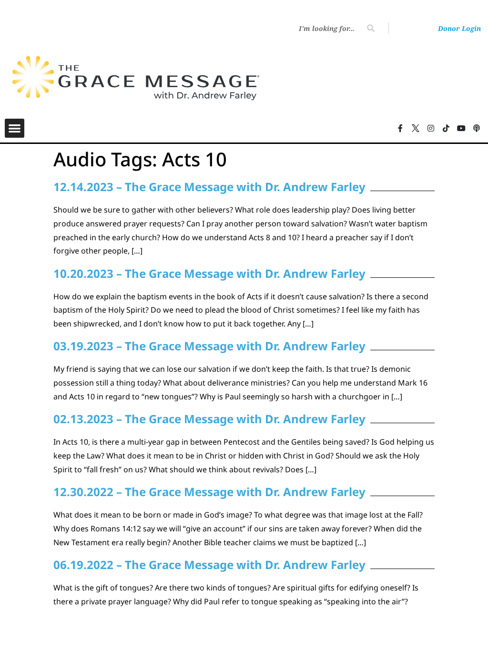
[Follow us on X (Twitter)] (415, 128)
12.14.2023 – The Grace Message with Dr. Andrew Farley (209, 186)
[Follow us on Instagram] (431, 128)
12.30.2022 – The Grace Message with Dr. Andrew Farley (209, 491)
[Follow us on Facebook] (400, 128)
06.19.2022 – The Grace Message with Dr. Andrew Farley (209, 564)
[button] (14, 128)
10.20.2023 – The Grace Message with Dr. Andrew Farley (209, 273)
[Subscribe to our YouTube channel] (461, 128)
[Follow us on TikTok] (446, 128)
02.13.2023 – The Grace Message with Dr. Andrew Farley (209, 419)
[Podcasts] (476, 128)
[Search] (370, 28)
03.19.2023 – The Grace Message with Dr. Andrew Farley (209, 346)
